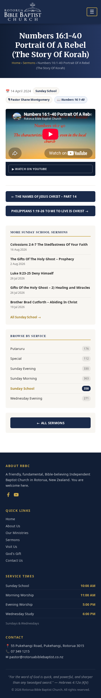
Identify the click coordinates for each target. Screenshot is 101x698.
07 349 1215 (20, 651)
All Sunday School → (25, 317)
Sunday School (46, 91)
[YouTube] (16, 495)
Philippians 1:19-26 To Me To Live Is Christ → (49, 211)
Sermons (29, 63)
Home (16, 63)
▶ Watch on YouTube (29, 169)
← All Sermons (50, 423)
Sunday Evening (49, 368)
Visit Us (11, 546)
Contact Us (14, 560)
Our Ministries (17, 533)
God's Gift (13, 553)
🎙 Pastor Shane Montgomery (29, 100)
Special (49, 358)
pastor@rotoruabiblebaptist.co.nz (36, 657)
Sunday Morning (49, 378)
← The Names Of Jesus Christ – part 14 (44, 196)
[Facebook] (8, 495)
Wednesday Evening (49, 398)
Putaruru (49, 348)
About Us (13, 526)
